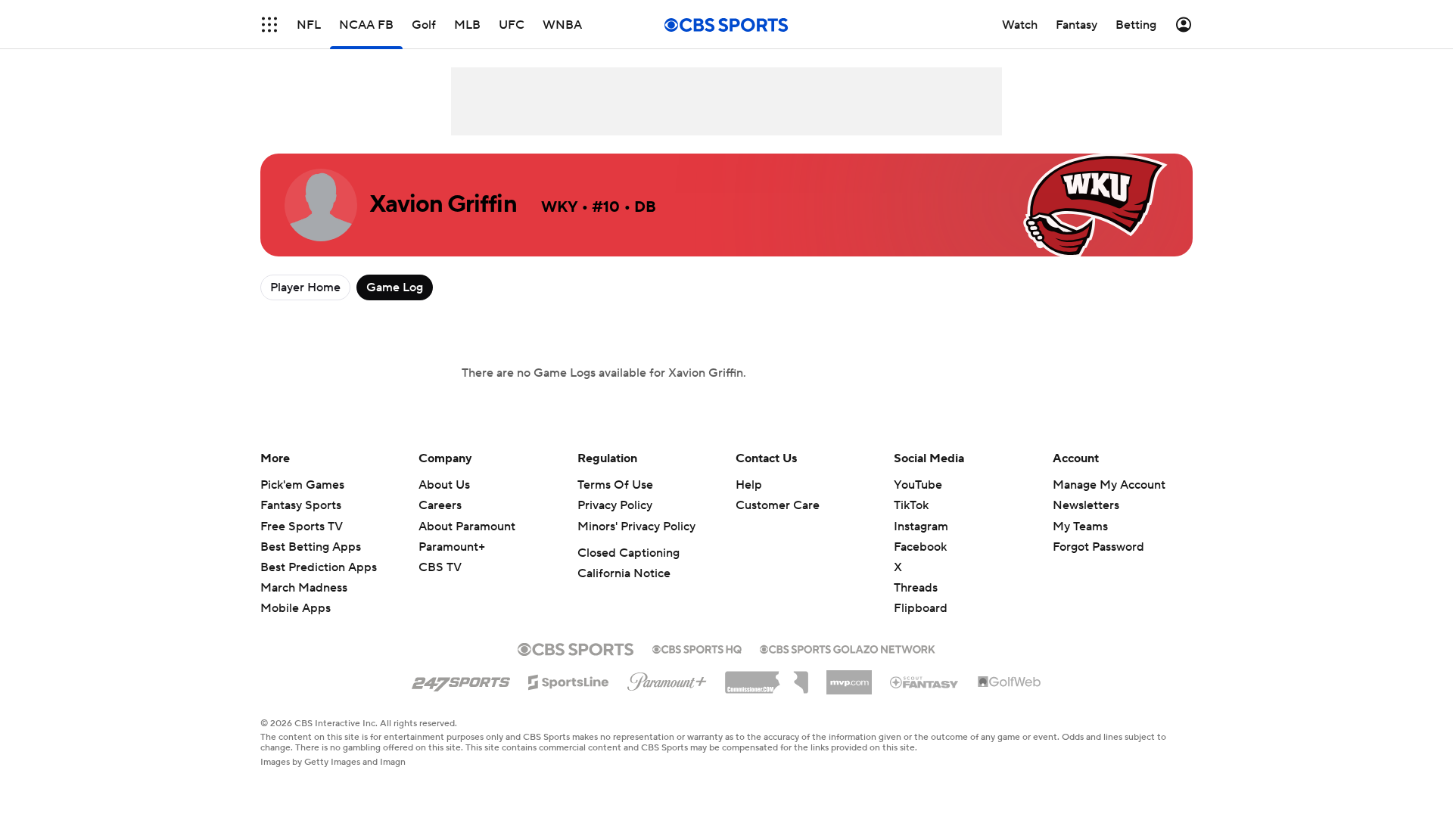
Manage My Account (1109, 484)
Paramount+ (451, 547)
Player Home (305, 287)
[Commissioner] (766, 677)
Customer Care (778, 505)
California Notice (623, 573)
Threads (916, 587)
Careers (440, 505)
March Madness (303, 587)
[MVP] (849, 676)
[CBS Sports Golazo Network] (847, 647)
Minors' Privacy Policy (636, 526)
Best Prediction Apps (318, 567)
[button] (269, 24)
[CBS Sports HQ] (697, 647)
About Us (444, 484)
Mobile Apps (295, 608)
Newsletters (1086, 505)
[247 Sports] (461, 679)
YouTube (918, 484)
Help (749, 484)
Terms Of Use (615, 484)
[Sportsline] (568, 680)
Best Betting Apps (310, 547)
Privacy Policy (614, 505)
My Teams (1080, 526)
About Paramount (466, 526)
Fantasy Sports (300, 505)
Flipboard (920, 608)
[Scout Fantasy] (925, 681)
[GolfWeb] (1009, 682)
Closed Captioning (628, 553)
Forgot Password (1098, 547)
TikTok (911, 505)
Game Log (394, 287)
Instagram (921, 526)
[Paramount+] (667, 678)
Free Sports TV (301, 526)
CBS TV (440, 567)
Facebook (920, 547)
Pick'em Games (302, 484)
